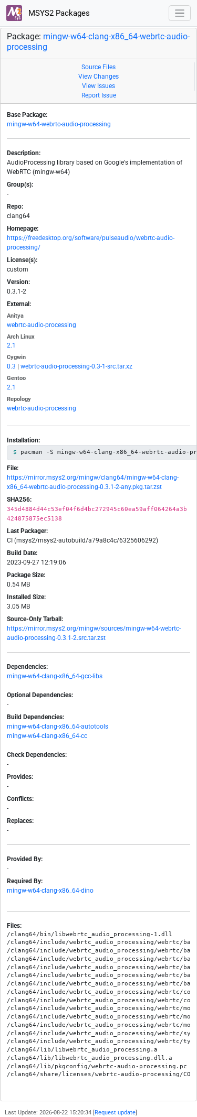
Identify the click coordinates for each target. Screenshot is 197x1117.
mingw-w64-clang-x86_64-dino (50, 890)
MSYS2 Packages (58, 13)
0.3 (11, 366)
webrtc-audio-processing (41, 325)
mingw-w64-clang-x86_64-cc (47, 736)
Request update (115, 1112)
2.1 (11, 345)
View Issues (98, 86)
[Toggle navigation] (180, 13)
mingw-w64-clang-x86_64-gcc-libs (54, 676)
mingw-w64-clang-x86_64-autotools (57, 726)
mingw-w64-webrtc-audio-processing (59, 124)
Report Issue (98, 95)
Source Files (98, 67)
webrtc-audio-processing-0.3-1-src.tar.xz (76, 366)
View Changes (98, 76)
